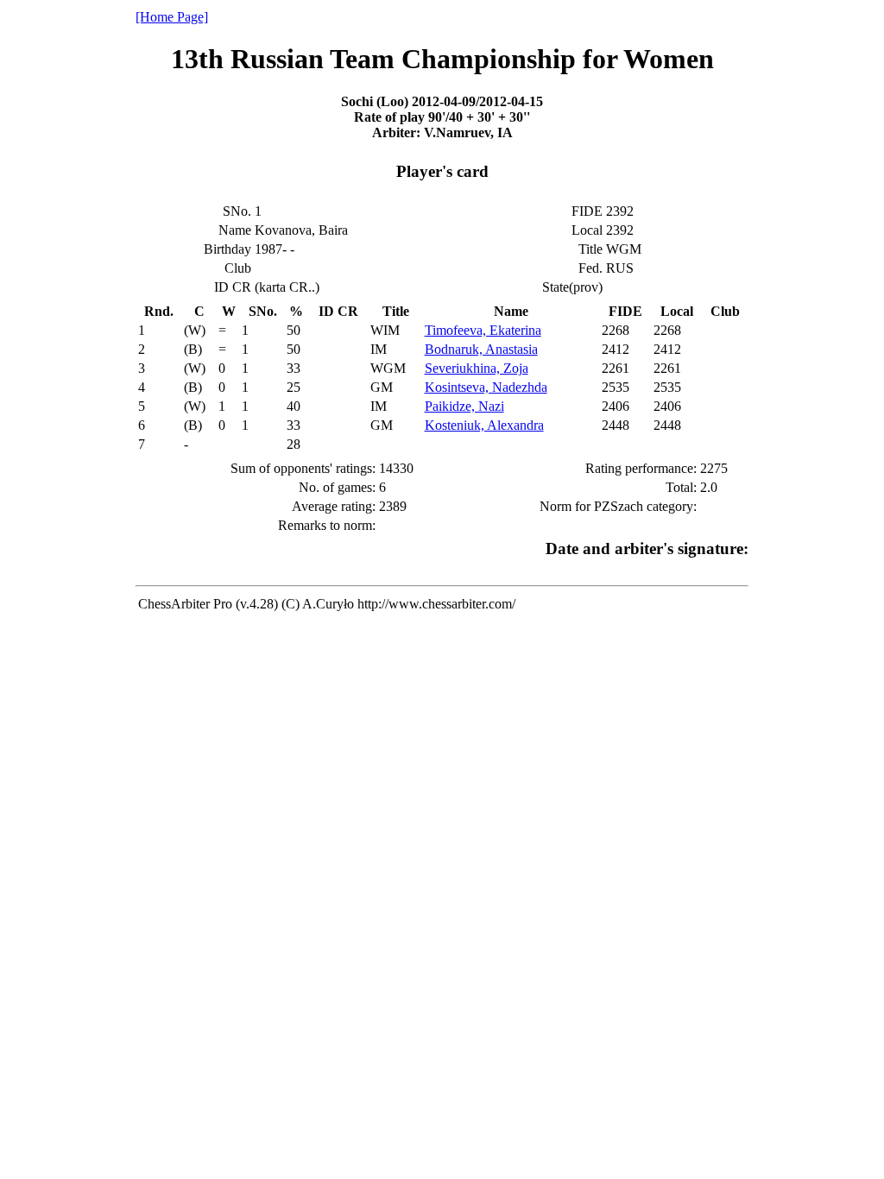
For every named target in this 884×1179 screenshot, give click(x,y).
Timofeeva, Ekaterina (483, 330)
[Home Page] (172, 16)
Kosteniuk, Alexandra (484, 425)
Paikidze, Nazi (464, 406)
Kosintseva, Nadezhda (486, 387)
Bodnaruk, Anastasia (481, 349)
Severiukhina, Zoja (476, 368)
